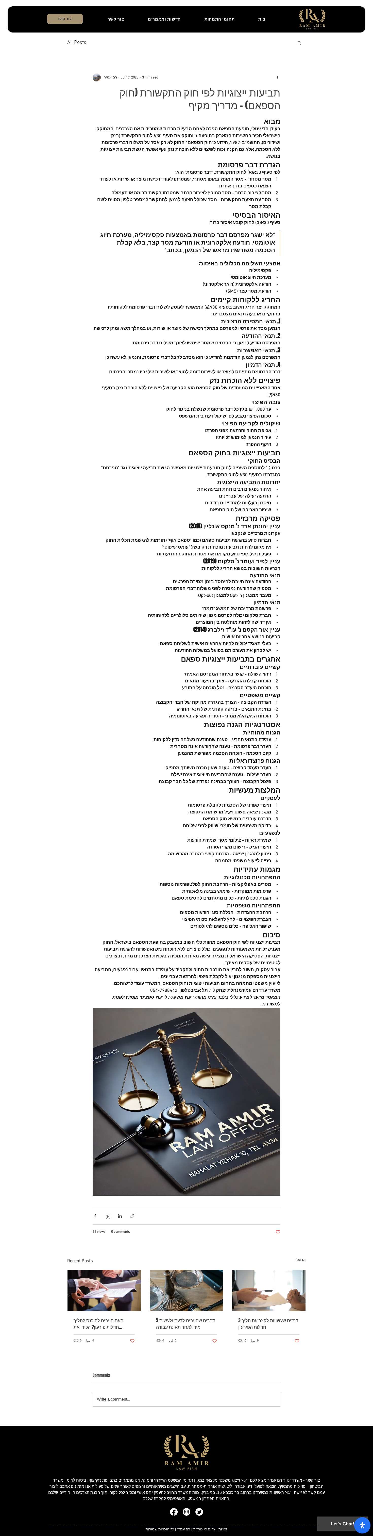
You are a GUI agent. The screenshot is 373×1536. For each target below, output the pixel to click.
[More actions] (277, 77)
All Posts (76, 43)
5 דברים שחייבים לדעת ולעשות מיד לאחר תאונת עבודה (185, 1323)
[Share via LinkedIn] (119, 1216)
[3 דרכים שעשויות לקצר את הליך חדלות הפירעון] (269, 1290)
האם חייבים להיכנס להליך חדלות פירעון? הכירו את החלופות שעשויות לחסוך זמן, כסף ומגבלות (101, 1323)
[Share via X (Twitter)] (107, 1216)
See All (300, 1260)
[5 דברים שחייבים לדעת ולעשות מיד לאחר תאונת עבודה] (186, 1290)
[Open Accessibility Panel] (362, 1525)
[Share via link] (132, 1216)
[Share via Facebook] (95, 1216)
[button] (299, 43)
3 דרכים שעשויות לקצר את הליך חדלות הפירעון (268, 1323)
